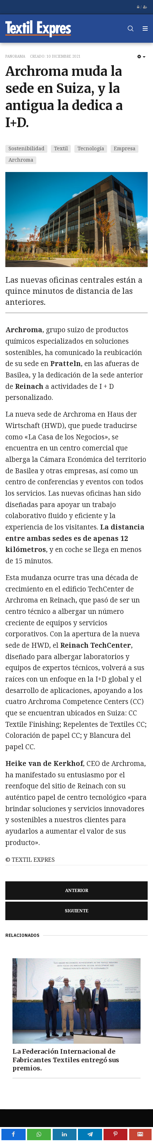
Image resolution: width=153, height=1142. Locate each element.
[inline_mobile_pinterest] (115, 1134)
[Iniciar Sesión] (138, 7)
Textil (61, 148)
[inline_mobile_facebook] (13, 1134)
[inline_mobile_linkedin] (64, 1134)
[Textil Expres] (38, 28)
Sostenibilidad (26, 148)
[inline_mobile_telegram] (90, 1134)
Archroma (21, 159)
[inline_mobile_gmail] (140, 1134)
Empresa (125, 148)
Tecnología (91, 148)
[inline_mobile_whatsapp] (39, 1134)
